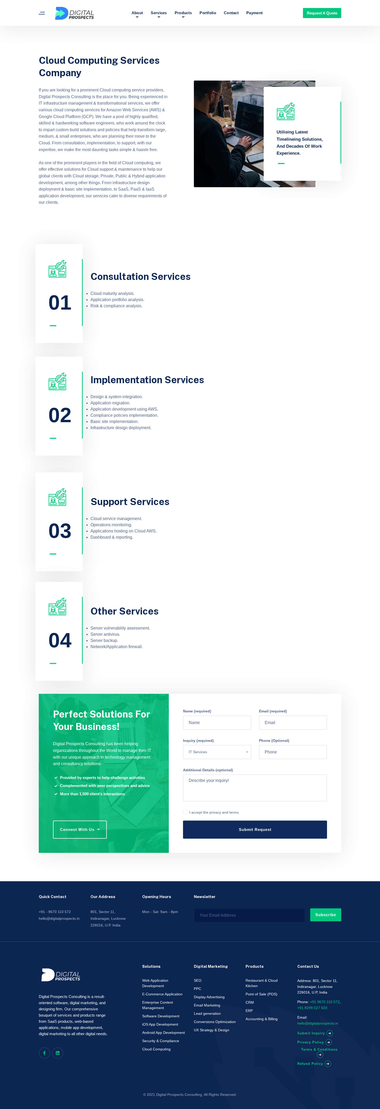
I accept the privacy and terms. (214, 812)
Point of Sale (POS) (261, 994)
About (137, 13)
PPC (197, 989)
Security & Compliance (160, 1041)
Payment (254, 13)
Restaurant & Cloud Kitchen (262, 983)
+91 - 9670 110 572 (55, 912)
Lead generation (207, 1013)
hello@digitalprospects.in (59, 918)
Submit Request (255, 829)
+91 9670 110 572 (325, 1002)
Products (183, 13)
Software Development (160, 1016)
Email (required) (273, 711)
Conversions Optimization (215, 1022)
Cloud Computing (156, 1049)
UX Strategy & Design (211, 1030)
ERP (249, 1011)
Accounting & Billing (262, 1019)
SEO (197, 980)
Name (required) (197, 711)
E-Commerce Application (162, 994)
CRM (250, 1002)
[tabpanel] (303, 130)
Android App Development (163, 1033)
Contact (231, 13)
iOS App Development (160, 1024)
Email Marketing (207, 1005)
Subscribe (325, 915)
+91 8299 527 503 (312, 1008)
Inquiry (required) (198, 740)
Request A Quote (322, 13)
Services (159, 13)
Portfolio (208, 13)
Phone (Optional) (274, 740)
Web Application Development (155, 983)
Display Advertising (209, 997)
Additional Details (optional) (208, 770)
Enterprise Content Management (157, 1005)
